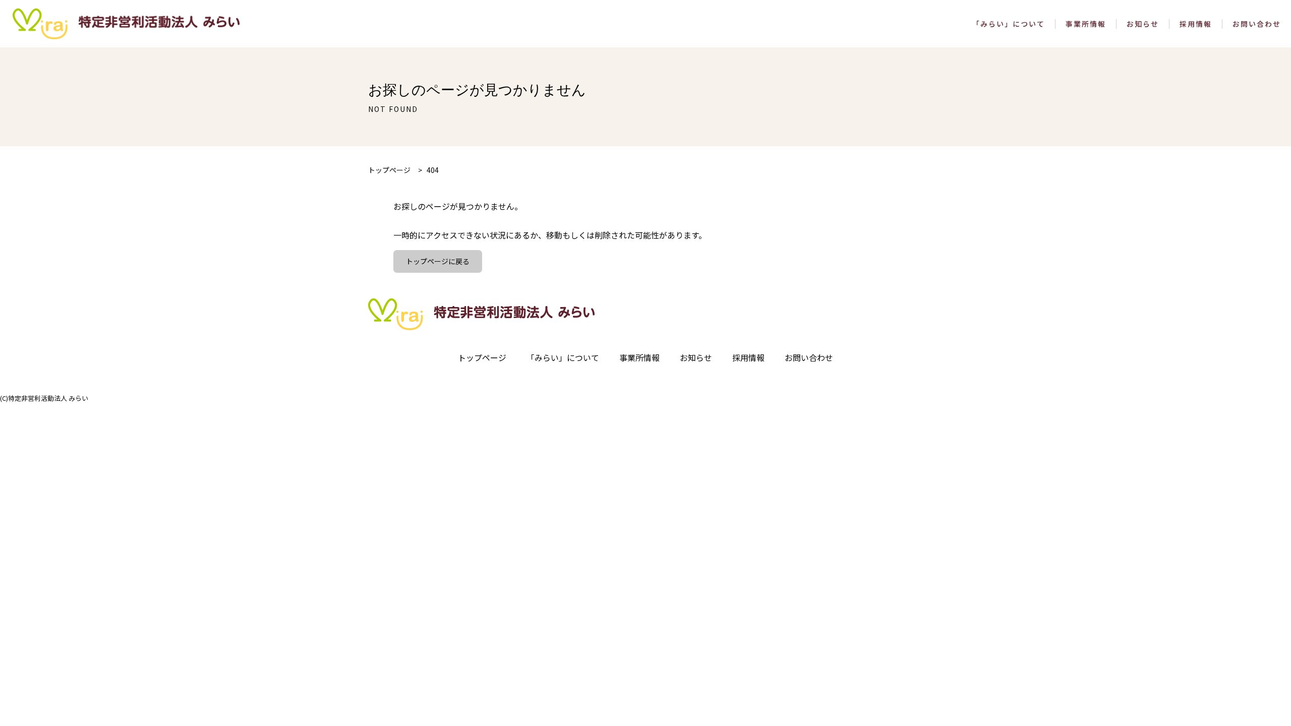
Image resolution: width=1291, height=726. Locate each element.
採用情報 (1196, 24)
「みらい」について (1008, 24)
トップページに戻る (438, 261)
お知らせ (1143, 24)
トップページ (482, 357)
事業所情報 (1086, 24)
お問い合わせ (1257, 24)
